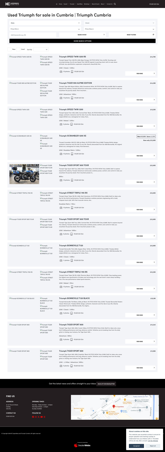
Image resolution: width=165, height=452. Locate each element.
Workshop (86, 4)
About (102, 4)
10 (66, 71)
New (13, 49)
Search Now (82, 35)
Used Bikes (79, 4)
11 (66, 260)
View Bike (140, 73)
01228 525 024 (154, 4)
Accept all (136, 446)
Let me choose (153, 441)
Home (60, 4)
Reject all (153, 446)
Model (87, 23)
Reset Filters (131, 35)
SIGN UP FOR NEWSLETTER (106, 384)
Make (12, 23)
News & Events (95, 4)
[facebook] (33, 416)
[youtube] (42, 416)
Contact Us (109, 4)
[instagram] (36, 416)
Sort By (29, 49)
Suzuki (65, 4)
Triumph (72, 4)
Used (23, 49)
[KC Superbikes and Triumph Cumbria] (12, 4)
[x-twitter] (39, 416)
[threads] (45, 416)
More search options (82, 41)
